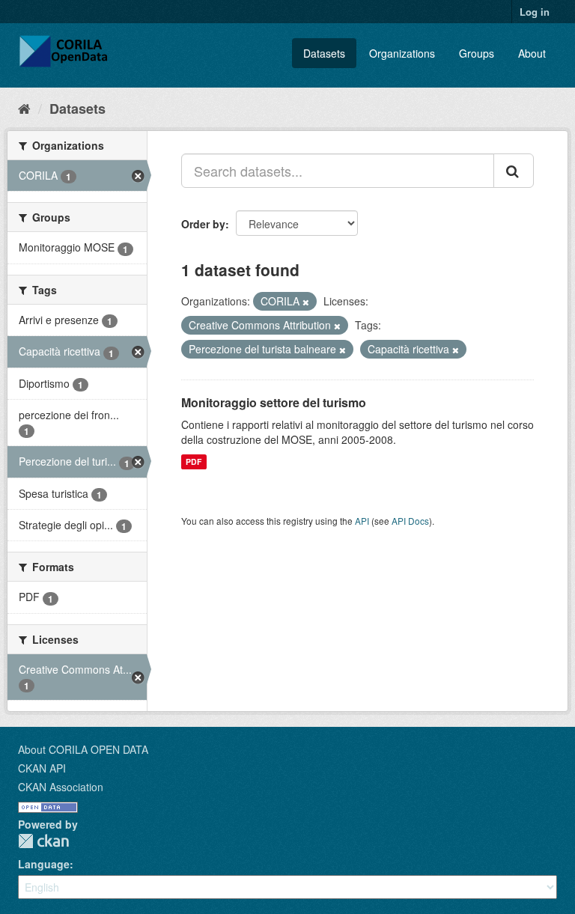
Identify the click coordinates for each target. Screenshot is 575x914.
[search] (513, 170)
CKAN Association (60, 786)
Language (44, 863)
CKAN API (42, 768)
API (362, 520)
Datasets (324, 53)
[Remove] (305, 302)
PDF (193, 461)
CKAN (43, 841)
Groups (476, 53)
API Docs (410, 520)
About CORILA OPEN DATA (83, 749)
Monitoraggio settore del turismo (273, 402)
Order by (203, 223)
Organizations (402, 53)
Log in (535, 11)
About (532, 53)
